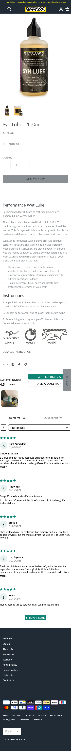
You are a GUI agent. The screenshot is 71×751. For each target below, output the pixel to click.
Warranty (8, 659)
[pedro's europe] (35, 9)
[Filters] (3, 427)
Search (6, 643)
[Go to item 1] (9, 398)
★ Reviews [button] (66, 379)
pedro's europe (18, 739)
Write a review (49, 376)
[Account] (60, 9)
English (9, 731)
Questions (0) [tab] (53, 417)
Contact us (8, 680)
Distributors (9, 675)
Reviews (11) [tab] (17, 417)
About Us (8, 649)
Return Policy (10, 664)
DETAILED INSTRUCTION (17, 351)
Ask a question (49, 383)
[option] (35, 58)
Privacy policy (10, 669)
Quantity (7, 157)
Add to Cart (35, 179)
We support (9, 654)
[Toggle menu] (3, 9)
